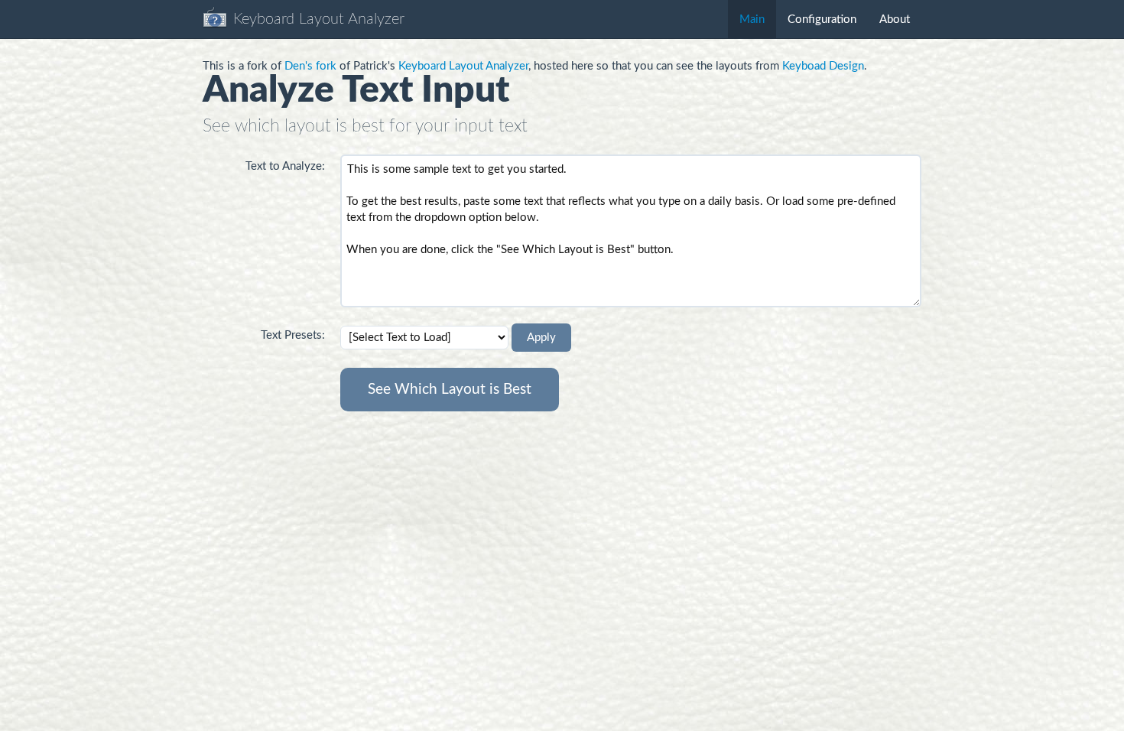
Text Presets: (293, 335)
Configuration (822, 19)
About (894, 19)
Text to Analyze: (285, 166)
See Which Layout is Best (449, 389)
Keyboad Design (823, 66)
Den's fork (310, 66)
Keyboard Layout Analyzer (463, 66)
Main (752, 19)
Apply (541, 337)
